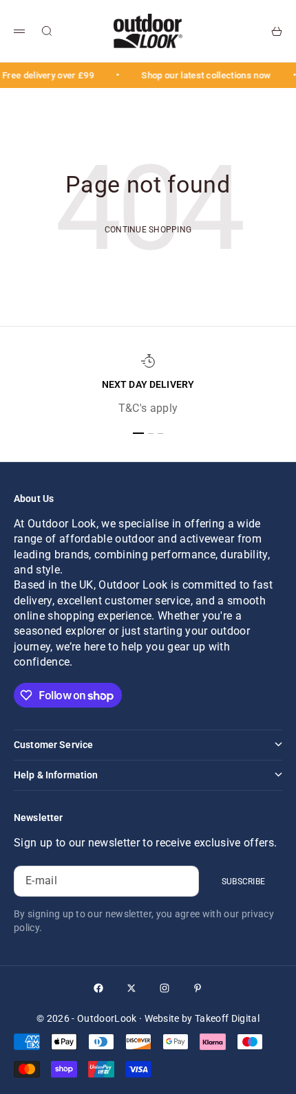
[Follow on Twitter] (131, 988)
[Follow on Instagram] (164, 988)
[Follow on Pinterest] (197, 988)
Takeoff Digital (227, 1018)
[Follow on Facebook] (98, 988)
